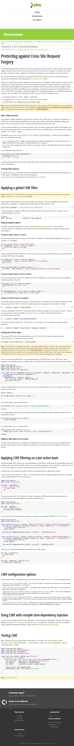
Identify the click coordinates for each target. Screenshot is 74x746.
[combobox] (37, 46)
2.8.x (39, 42)
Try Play (37, 12)
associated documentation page (49, 624)
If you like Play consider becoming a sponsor (23, 704)
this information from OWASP (39, 79)
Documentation (37, 16)
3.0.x (2, 43)
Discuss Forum (13, 696)
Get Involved (37, 20)
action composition (62, 516)
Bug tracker (55, 725)
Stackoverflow (30, 696)
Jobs (55, 716)
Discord (22, 696)
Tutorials (19, 718)
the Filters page (14, 196)
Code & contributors (54, 722)
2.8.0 (28, 42)
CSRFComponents (18, 622)
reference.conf (49, 579)
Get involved (54, 727)
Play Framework (37, 5)
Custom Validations (11, 678)
